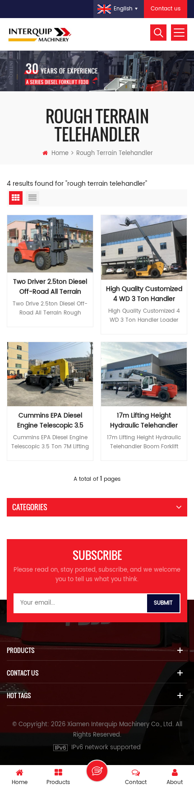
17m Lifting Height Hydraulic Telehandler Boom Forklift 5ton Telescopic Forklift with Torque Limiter (144, 421)
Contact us (165, 9)
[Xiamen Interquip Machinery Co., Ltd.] (40, 34)
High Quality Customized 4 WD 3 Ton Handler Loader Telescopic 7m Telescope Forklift (144, 294)
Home (60, 153)
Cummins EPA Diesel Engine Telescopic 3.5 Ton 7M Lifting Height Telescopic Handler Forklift (50, 421)
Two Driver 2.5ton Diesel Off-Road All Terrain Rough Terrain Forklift (50, 287)
